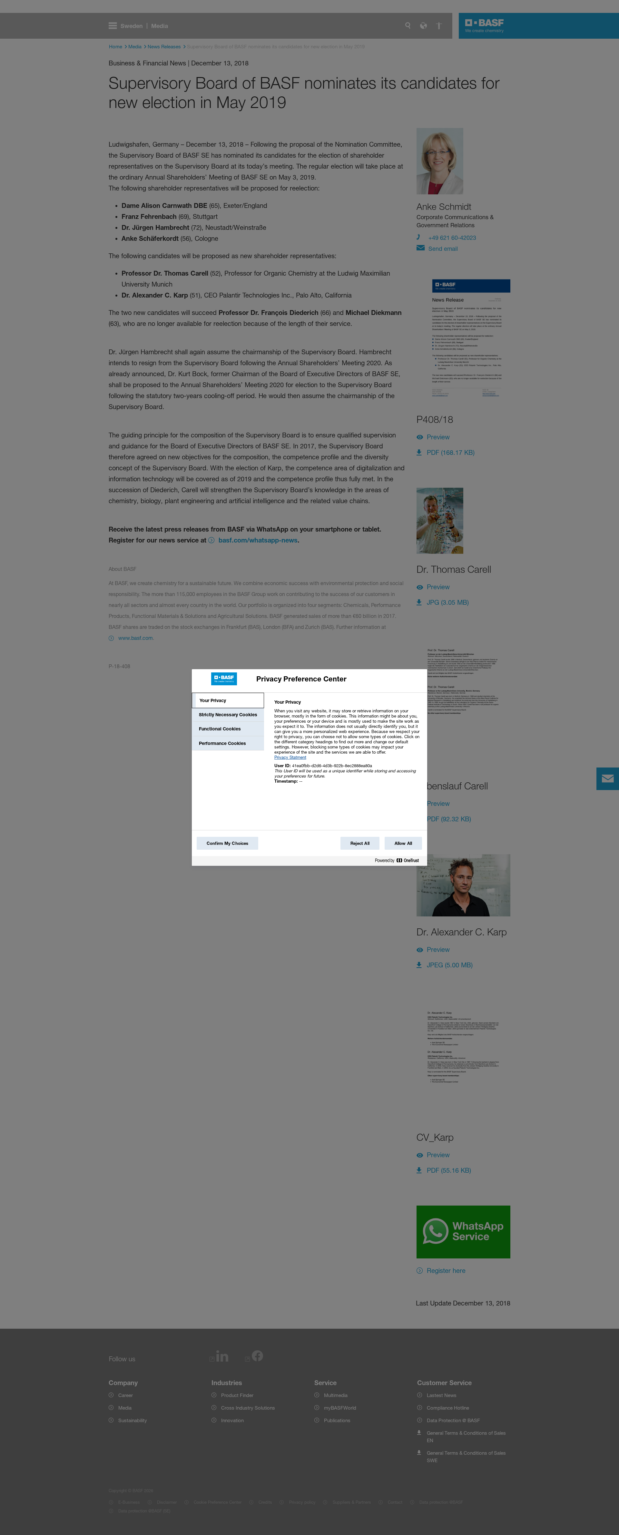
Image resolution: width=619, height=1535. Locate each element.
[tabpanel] (348, 745)
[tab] (227, 700)
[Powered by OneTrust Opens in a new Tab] (399, 862)
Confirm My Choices (227, 843)
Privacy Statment (290, 757)
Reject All (359, 843)
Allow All (403, 843)
